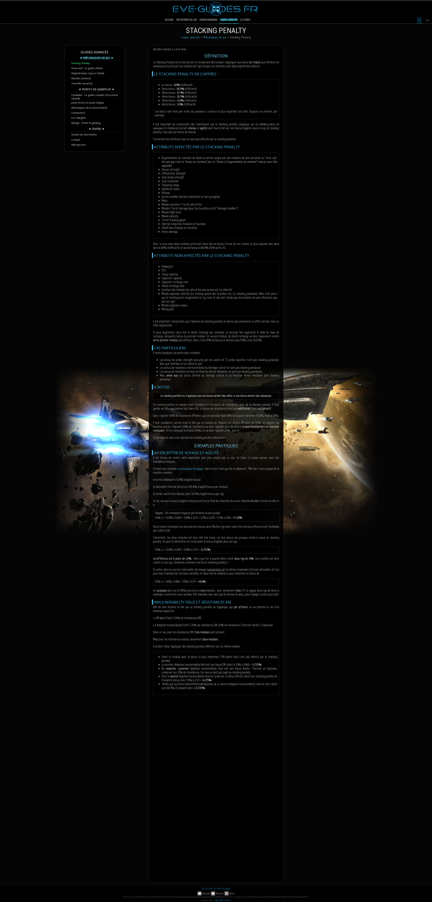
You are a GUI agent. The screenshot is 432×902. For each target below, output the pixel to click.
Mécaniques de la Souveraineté (89, 107)
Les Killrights (78, 117)
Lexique (75, 139)
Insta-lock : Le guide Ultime (87, 68)
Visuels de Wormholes (84, 134)
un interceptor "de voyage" (191, 468)
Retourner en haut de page (216, 888)
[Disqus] (216, 744)
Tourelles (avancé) (82, 83)
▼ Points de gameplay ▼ (96, 89)
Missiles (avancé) (81, 78)
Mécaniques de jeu (214, 37)
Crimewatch (78, 112)
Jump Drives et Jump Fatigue (87, 102)
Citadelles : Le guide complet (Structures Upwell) (94, 95)
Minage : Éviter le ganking (86, 122)
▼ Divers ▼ (97, 129)
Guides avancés (190, 37)
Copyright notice (222, 900)
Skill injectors (78, 144)
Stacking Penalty (80, 63)
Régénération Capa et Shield (87, 73)
